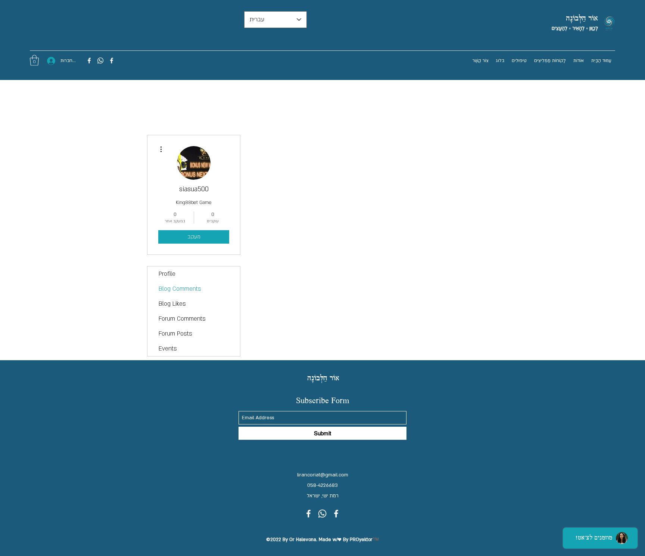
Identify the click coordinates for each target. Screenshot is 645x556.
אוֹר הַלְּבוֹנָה (582, 19)
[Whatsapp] (100, 60)
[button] (34, 60)
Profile (167, 274)
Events (168, 349)
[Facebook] (111, 60)
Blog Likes (172, 304)
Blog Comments (180, 289)
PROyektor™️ (364, 540)
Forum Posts (175, 334)
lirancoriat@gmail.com (322, 475)
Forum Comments (182, 319)
